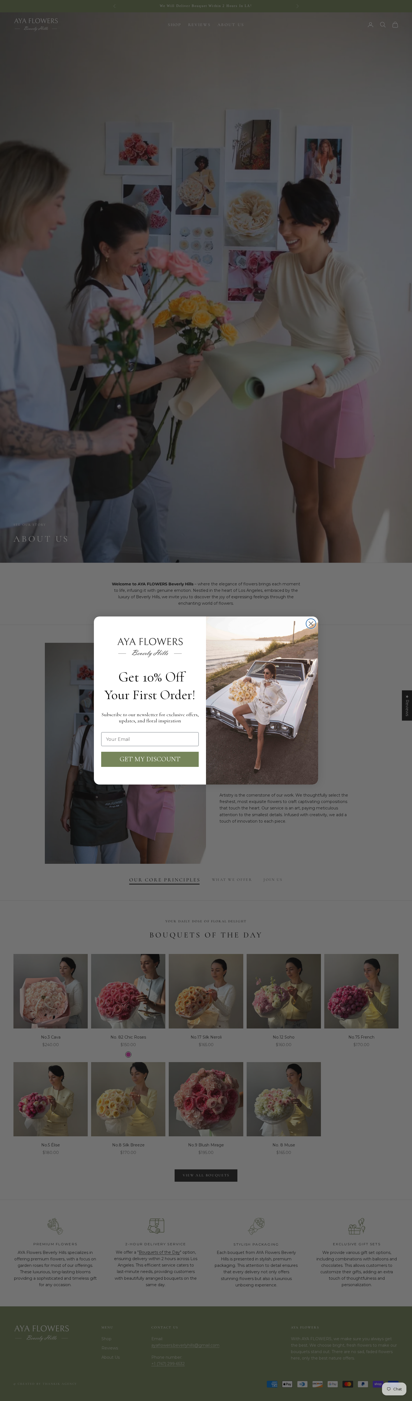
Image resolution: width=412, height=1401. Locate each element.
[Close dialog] (311, 624)
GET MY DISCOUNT (150, 759)
